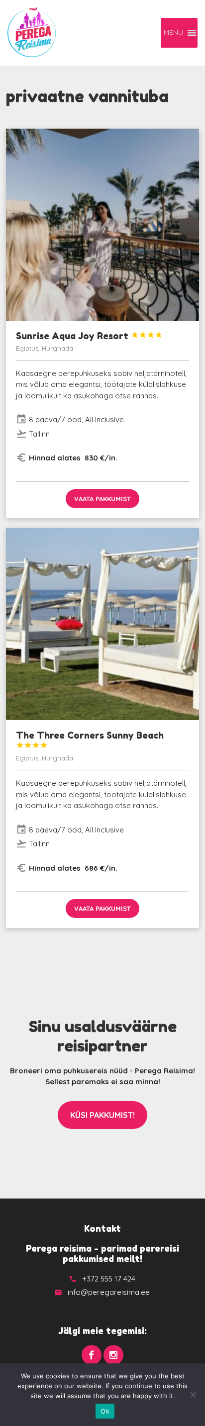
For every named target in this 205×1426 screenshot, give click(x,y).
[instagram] (113, 1355)
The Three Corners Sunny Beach (90, 739)
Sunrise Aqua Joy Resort (89, 335)
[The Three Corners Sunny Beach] (102, 624)
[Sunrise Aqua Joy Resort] (102, 225)
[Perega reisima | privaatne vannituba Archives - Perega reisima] (31, 32)
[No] (193, 1395)
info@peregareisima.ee (109, 1292)
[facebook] (92, 1355)
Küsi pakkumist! (102, 1115)
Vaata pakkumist (102, 499)
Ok (105, 1411)
